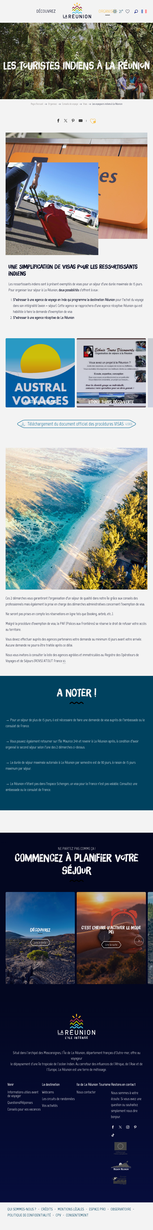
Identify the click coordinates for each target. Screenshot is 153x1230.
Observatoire (121, 1209)
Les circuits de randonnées (58, 1099)
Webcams (48, 1092)
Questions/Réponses (20, 1102)
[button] (136, 11)
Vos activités (49, 1105)
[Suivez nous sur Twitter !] (122, 1127)
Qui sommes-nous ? (21, 1209)
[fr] (144, 11)
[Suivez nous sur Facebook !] (114, 1127)
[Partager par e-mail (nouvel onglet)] (80, 121)
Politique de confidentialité (29, 1215)
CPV (58, 1215)
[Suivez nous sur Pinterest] (137, 1127)
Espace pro (97, 1209)
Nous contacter (86, 1092)
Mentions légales (71, 1209)
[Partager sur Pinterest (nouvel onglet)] (73, 121)
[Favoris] (128, 11)
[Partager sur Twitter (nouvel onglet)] (66, 121)
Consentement (77, 1215)
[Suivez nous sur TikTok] (114, 1135)
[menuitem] (46, 10)
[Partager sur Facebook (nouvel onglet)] (58, 121)
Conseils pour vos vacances (23, 1109)
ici (64, 661)
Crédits (47, 1209)
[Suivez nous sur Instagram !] (129, 1127)
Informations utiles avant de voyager (22, 1094)
